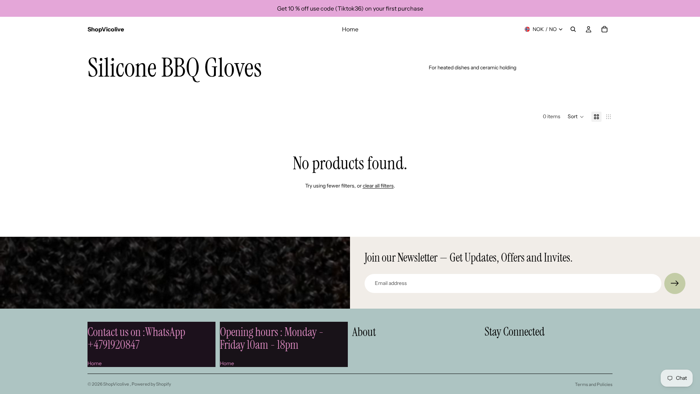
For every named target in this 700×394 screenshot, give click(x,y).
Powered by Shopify (151, 384)
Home (95, 363)
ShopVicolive (116, 384)
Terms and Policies (593, 384)
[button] (576, 117)
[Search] (573, 29)
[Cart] (604, 29)
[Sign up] (674, 283)
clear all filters (378, 185)
